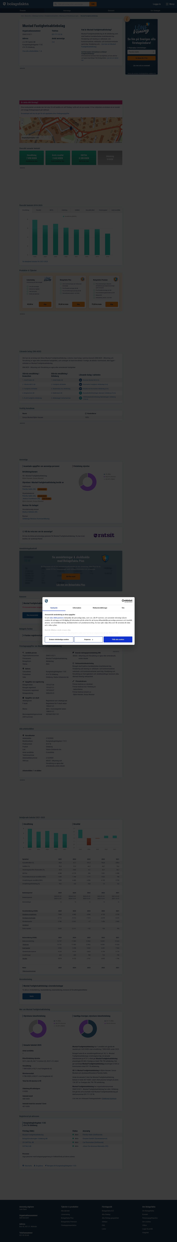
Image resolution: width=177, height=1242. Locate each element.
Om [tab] (123, 608)
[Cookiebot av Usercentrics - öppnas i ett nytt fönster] (123, 601)
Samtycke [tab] (53, 608)
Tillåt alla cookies (118, 639)
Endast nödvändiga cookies (59, 639)
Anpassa (87, 639)
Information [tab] (77, 608)
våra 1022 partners (57, 618)
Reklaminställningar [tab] (100, 608)
